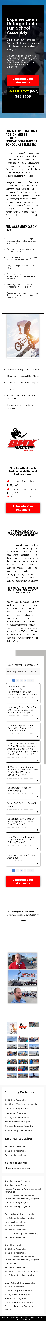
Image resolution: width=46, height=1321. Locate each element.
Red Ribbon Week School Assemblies (22, 1271)
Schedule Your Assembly (23, 80)
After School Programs (15, 1113)
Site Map (28, 1319)
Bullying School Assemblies (17, 1117)
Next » (30, 680)
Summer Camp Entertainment (18, 1130)
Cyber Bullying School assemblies (20, 1214)
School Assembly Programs (17, 1108)
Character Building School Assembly (21, 1233)
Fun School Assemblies (15, 1155)
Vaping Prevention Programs (18, 1121)
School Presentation (14, 1245)
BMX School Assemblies (15, 1100)
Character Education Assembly (19, 1126)
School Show (10, 1263)
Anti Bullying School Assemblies (19, 1218)
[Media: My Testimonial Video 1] (22, 968)
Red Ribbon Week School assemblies (21, 1104)
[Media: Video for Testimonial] (22, 986)
